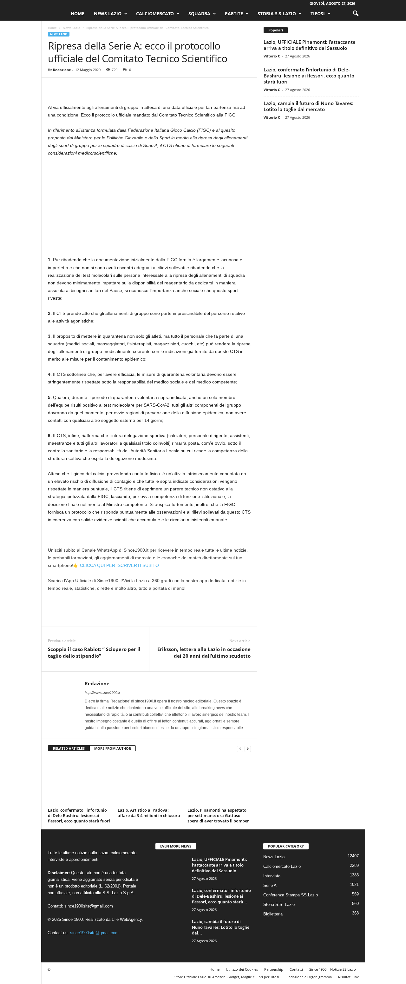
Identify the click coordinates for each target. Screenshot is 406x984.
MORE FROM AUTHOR (112, 748)
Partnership (273, 969)
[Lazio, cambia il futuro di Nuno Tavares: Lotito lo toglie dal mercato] (171, 930)
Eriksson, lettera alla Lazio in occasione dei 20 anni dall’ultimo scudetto (204, 652)
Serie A (270, 885)
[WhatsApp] (98, 87)
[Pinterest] (83, 87)
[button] (356, 14)
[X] (68, 87)
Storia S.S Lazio (277, 13)
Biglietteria (273, 914)
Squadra (199, 13)
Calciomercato (155, 13)
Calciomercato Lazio (282, 866)
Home (77, 13)
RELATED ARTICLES (69, 748)
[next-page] (248, 748)
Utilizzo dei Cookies (242, 969)
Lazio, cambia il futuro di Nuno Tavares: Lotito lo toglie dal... (220, 927)
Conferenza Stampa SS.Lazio (290, 895)
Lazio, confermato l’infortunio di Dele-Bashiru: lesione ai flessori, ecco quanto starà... (221, 896)
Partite (234, 13)
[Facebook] (54, 87)
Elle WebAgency (127, 919)
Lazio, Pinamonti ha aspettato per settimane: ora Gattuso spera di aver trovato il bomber (218, 815)
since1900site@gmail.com (88, 906)
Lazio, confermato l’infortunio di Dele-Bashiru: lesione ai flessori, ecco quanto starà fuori (79, 815)
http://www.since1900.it (102, 693)
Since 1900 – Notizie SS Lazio (332, 969)
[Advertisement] (149, 208)
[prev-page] (240, 748)
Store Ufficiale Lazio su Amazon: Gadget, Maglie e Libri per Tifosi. (227, 976)
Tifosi (318, 13)
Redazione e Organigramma (309, 976)
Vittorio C (272, 56)
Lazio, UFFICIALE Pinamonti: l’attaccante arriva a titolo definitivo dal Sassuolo (310, 45)
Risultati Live (348, 976)
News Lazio (107, 13)
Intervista (271, 876)
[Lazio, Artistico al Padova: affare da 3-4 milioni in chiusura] (149, 782)
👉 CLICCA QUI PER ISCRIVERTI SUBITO (116, 565)
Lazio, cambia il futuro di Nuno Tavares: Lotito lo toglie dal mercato (308, 106)
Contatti (296, 969)
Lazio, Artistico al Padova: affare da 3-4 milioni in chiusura (149, 812)
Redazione (62, 69)
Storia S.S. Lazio (279, 904)
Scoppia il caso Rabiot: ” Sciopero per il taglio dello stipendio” (94, 652)
